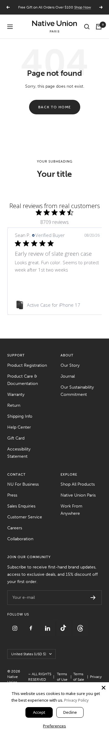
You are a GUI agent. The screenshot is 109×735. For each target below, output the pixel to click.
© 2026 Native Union (13, 676)
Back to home (54, 107)
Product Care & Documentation (22, 380)
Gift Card (16, 438)
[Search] (87, 26)
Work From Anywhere (71, 510)
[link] (57, 305)
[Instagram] (15, 624)
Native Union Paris (78, 495)
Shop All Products (78, 484)
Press (12, 495)
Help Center (19, 427)
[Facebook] (32, 624)
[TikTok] (64, 624)
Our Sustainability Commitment (77, 391)
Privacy (96, 677)
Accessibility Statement (19, 453)
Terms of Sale (78, 677)
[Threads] (80, 624)
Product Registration (27, 365)
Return (13, 405)
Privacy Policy (76, 700)
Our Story (70, 365)
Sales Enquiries (21, 506)
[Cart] (99, 26)
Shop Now (82, 7)
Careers (14, 528)
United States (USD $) (28, 654)
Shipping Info (19, 416)
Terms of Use (62, 677)
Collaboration (20, 538)
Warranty (16, 394)
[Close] (104, 688)
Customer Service (24, 517)
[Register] (93, 597)
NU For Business (23, 484)
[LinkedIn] (48, 624)
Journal (68, 376)
